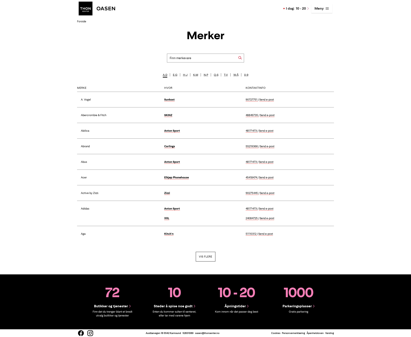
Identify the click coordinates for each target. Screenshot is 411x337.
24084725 (252, 218)
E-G (175, 74)
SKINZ (168, 115)
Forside (81, 21)
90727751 (252, 99)
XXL (166, 218)
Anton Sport (172, 130)
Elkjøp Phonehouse (176, 177)
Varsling (329, 333)
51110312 (251, 234)
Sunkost (169, 99)
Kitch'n (169, 233)
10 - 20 (296, 8)
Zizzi (167, 193)
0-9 (246, 74)
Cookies (275, 333)
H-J (185, 74)
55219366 (252, 146)
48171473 (252, 131)
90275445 (252, 193)
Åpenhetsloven (315, 333)
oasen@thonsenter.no (207, 333)
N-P (206, 74)
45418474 (252, 177)
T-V (226, 74)
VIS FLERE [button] (207, 256)
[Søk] (240, 58)
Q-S (216, 74)
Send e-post (266, 99)
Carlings (169, 146)
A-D (165, 74)
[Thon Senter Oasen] (97, 8)
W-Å (236, 74)
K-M (195, 74)
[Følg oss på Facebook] (81, 333)
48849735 (252, 115)
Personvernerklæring (293, 333)
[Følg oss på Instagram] (90, 333)
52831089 (188, 333)
